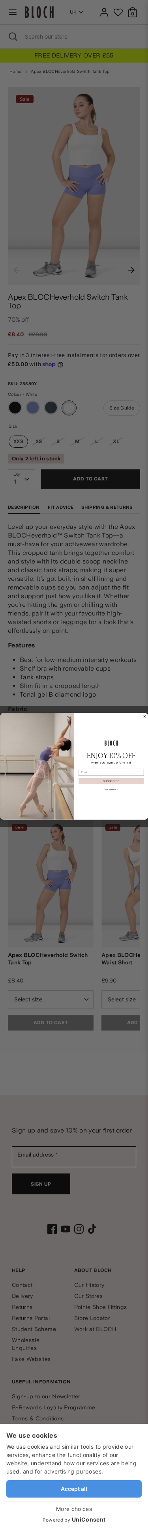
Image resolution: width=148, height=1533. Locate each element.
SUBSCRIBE (111, 781)
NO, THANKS (111, 790)
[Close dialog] (144, 716)
